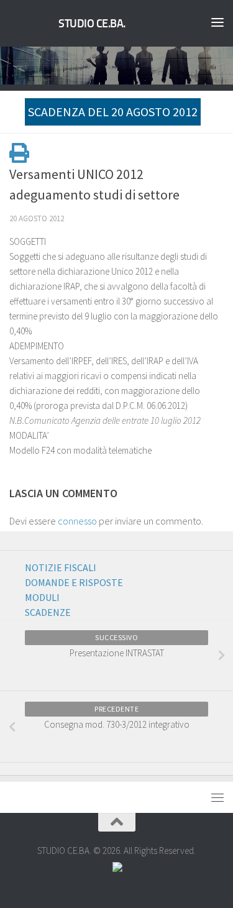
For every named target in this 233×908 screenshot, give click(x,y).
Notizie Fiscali (60, 567)
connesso (77, 521)
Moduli (42, 597)
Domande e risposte (74, 582)
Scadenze (48, 612)
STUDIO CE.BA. (92, 23)
